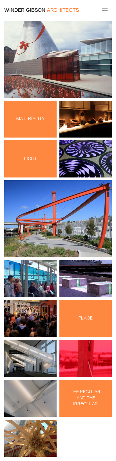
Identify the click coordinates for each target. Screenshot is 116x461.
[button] (105, 10)
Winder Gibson (41, 10)
